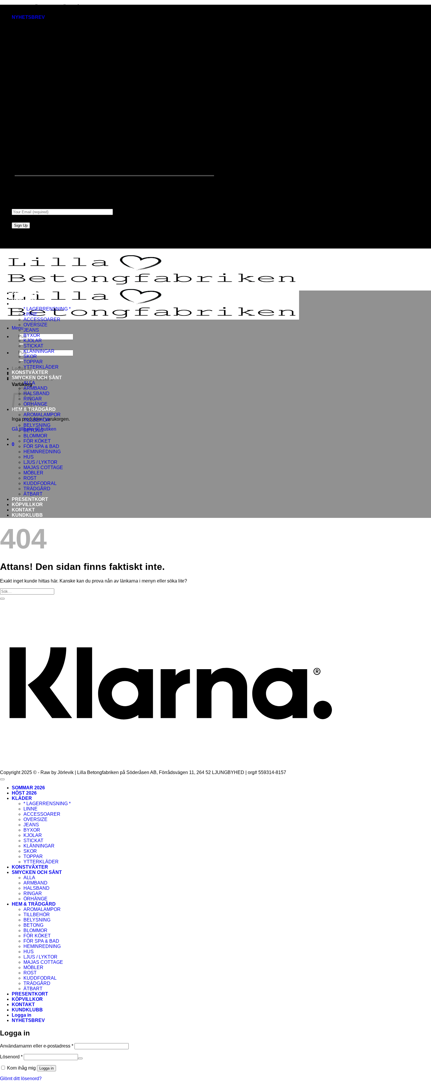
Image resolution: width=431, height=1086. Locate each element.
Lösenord (11, 1056)
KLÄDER (22, 303)
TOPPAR (33, 361)
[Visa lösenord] (80, 1058)
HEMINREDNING (42, 451)
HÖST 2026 (24, 298)
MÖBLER (33, 472)
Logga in (46, 1068)
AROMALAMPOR (42, 414)
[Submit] (21, 344)
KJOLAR (32, 340)
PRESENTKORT (30, 499)
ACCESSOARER (41, 319)
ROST (30, 478)
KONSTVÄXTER (30, 372)
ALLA (29, 382)
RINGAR (32, 893)
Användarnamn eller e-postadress (36, 1045)
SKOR (30, 356)
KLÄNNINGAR (39, 351)
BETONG (33, 430)
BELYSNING (36, 425)
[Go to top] (2, 779)
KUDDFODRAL (40, 483)
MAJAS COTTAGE (43, 467)
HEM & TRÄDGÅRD (34, 409)
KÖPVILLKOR (27, 504)
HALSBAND (36, 393)
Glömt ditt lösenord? (21, 1078)
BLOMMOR (35, 435)
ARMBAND (35, 388)
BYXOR (31, 335)
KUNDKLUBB (27, 515)
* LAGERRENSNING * (47, 308)
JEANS (31, 330)
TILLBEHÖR (36, 419)
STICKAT (33, 345)
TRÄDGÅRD (36, 488)
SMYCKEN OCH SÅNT (37, 377)
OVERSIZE (35, 324)
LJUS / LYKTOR (40, 462)
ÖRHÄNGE (35, 404)
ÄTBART (33, 493)
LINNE (30, 314)
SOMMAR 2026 (28, 293)
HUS (28, 456)
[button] (28, 17)
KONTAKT (23, 509)
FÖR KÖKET (37, 441)
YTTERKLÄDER (41, 367)
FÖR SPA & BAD (41, 446)
